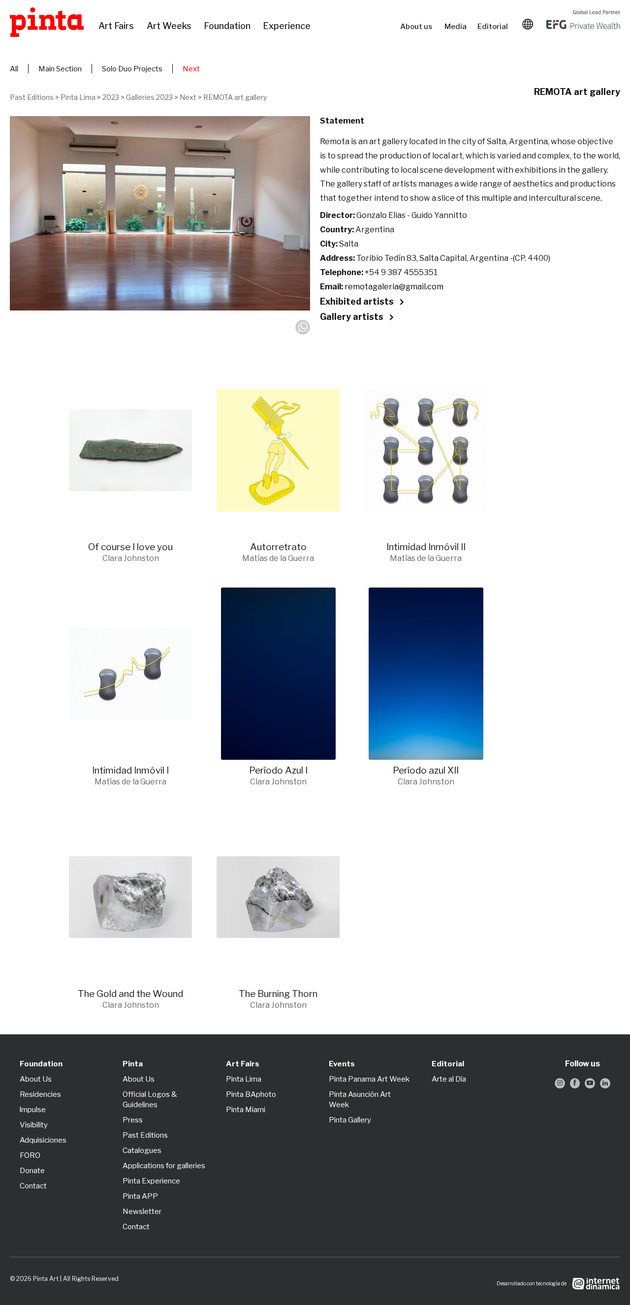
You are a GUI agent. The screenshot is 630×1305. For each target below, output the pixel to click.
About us (417, 26)
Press (133, 1120)
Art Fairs (117, 26)
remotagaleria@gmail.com (394, 286)
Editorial (493, 26)
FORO (30, 1155)
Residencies (40, 1094)
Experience (287, 26)
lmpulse (33, 1109)
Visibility (34, 1124)
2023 (110, 97)
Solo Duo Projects (132, 68)
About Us (36, 1079)
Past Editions (32, 97)
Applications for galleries (164, 1165)
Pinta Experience (151, 1181)
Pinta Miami (245, 1109)
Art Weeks (170, 26)
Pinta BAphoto (251, 1094)
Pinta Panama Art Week (369, 1079)
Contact (33, 1185)
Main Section (60, 68)
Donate (32, 1170)
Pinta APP (140, 1196)
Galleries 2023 (149, 97)
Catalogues (142, 1150)
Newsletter (142, 1211)
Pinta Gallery (350, 1120)
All (14, 68)
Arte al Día (449, 1079)
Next (191, 68)
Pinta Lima (78, 97)
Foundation (228, 26)
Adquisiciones (43, 1140)
